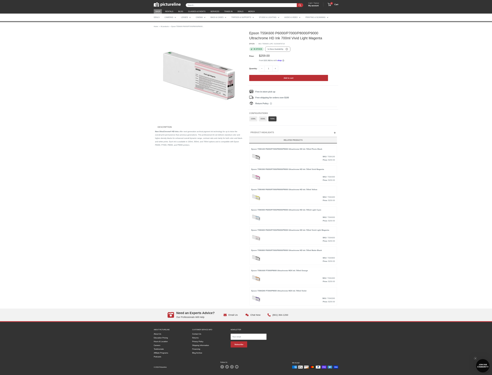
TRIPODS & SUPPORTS (241, 17)
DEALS (240, 11)
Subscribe (238, 344)
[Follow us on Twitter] (227, 367)
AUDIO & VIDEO (291, 17)
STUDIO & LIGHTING (267, 17)
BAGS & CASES (217, 17)
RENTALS (169, 11)
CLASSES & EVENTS (196, 11)
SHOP (157, 11)
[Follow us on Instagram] (232, 367)
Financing (196, 349)
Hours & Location (161, 341)
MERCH (251, 11)
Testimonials (159, 349)
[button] (482, 365)
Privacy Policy (197, 341)
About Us (157, 334)
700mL (272, 119)
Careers (157, 345)
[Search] (300, 5)
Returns (195, 338)
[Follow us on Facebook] (222, 367)
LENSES (184, 17)
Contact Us (196, 334)
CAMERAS (169, 17)
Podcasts (157, 357)
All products (165, 26)
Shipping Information (200, 345)
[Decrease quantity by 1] (261, 68)
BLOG (180, 11)
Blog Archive (197, 353)
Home (156, 26)
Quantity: (253, 68)
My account (313, 5)
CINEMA (199, 17)
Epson (252, 44)
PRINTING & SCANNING (315, 17)
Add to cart (288, 78)
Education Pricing (161, 338)
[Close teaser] (475, 358)
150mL (253, 119)
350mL (262, 119)
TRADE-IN (228, 11)
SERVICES (214, 11)
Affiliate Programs (161, 353)
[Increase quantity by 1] (275, 68)
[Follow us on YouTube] (237, 367)
